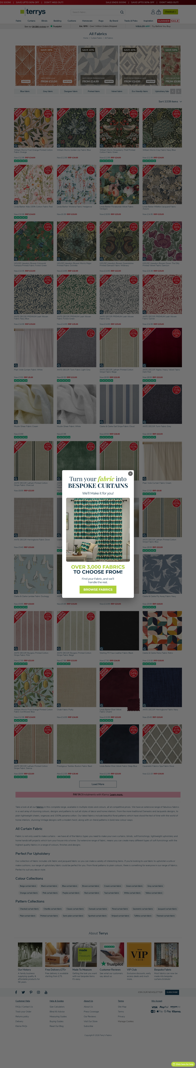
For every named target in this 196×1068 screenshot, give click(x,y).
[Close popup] (130, 473)
